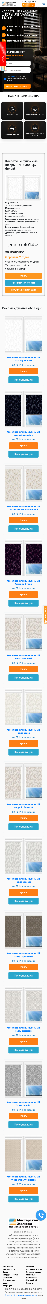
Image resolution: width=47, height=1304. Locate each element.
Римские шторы (33, 1272)
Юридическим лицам (9, 1281)
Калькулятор (45, 613)
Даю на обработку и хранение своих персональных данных (16, 78)
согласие (13, 76)
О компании (8, 1267)
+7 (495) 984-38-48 (28, 2)
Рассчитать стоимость (23, 283)
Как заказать (9, 1269)
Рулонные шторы (34, 1269)
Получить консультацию (23, 290)
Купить (23, 276)
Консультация (28, 5)
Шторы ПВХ (31, 1280)
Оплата (29, 1283)
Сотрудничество (10, 1275)
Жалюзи (30, 1267)
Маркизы (30, 1275)
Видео (5, 1272)
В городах (7, 1286)
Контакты (7, 1277)
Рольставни (31, 1277)
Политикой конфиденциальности (20, 1295)
